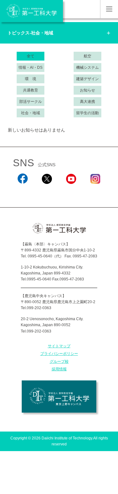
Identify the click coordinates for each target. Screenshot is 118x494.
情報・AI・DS (30, 67)
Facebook (23, 192)
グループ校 (59, 361)
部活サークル (30, 101)
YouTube (71, 192)
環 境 (30, 79)
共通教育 (30, 90)
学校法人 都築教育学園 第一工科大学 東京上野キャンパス (59, 396)
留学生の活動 (87, 113)
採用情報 (59, 369)
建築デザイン (87, 79)
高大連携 (87, 101)
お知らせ (87, 90)
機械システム (87, 67)
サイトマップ (59, 346)
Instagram (95, 192)
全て (30, 56)
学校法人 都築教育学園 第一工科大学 (31, 11)
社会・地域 (30, 113)
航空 (87, 56)
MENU (109, 9)
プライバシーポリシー (59, 353)
